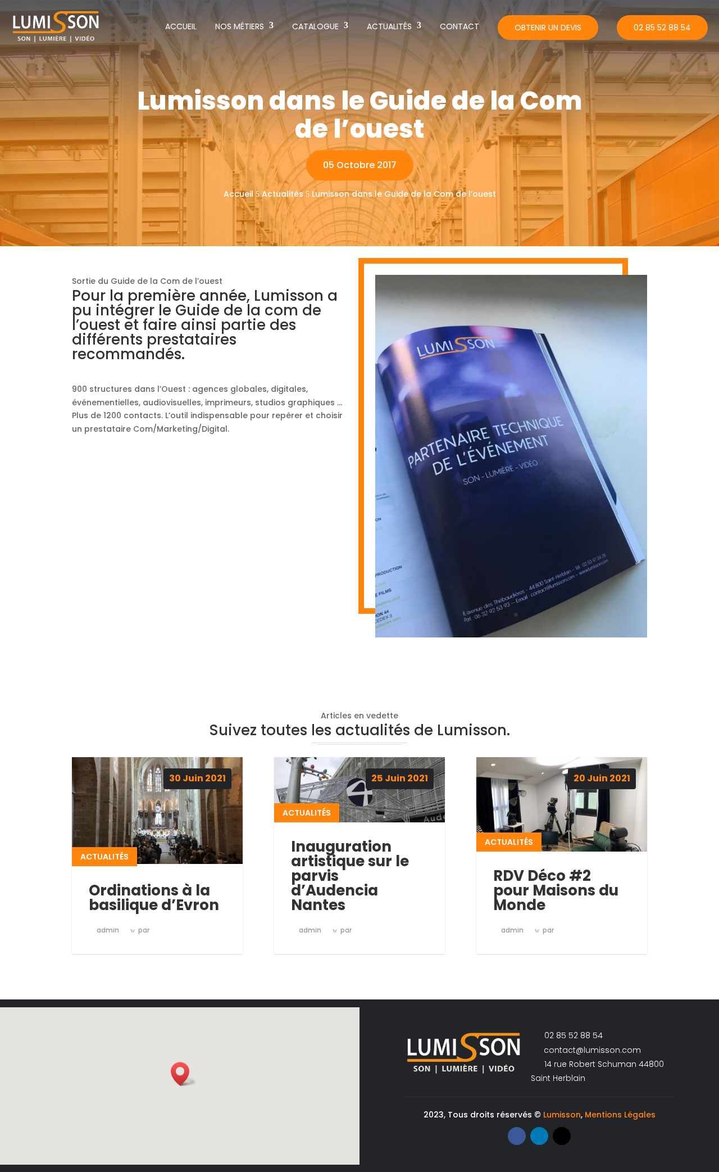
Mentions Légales (620, 1114)
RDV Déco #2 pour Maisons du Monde (555, 890)
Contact (459, 26)
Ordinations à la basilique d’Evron (154, 897)
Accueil (181, 26)
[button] (184, 1074)
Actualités (389, 26)
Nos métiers (239, 26)
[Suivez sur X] (562, 1136)
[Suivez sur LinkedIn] (539, 1136)
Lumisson (562, 1114)
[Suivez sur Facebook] (517, 1136)
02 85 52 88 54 (662, 27)
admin (108, 930)
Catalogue (315, 26)
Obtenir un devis (548, 27)
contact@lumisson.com (591, 1050)
